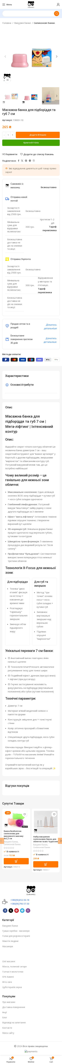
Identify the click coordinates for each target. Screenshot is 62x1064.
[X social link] (22, 161)
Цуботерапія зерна (12, 987)
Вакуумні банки (22, 22)
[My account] (58, 5)
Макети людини (10, 941)
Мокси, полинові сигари (14, 966)
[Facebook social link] (18, 161)
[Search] (56, 13)
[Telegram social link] (30, 161)
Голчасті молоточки (12, 971)
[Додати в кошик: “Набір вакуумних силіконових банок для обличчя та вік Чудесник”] (45, 864)
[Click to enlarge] (8, 80)
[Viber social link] (34, 161)
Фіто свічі (7, 982)
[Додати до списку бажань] (24, 814)
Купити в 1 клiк (31, 142)
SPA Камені (8, 976)
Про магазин (8, 1002)
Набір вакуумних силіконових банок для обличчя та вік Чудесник (45, 839)
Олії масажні (8, 961)
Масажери (7, 946)
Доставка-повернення (13, 1007)
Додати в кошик (37, 134)
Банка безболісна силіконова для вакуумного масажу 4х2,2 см (13, 835)
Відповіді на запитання (14, 1022)
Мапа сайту (8, 1032)
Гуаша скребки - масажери (15, 930)
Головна (7, 22)
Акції (4, 1012)
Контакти (7, 1027)
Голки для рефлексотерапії (16, 936)
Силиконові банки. (44, 22)
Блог (4, 1017)
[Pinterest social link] (26, 161)
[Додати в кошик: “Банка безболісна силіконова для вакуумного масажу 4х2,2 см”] (16, 861)
